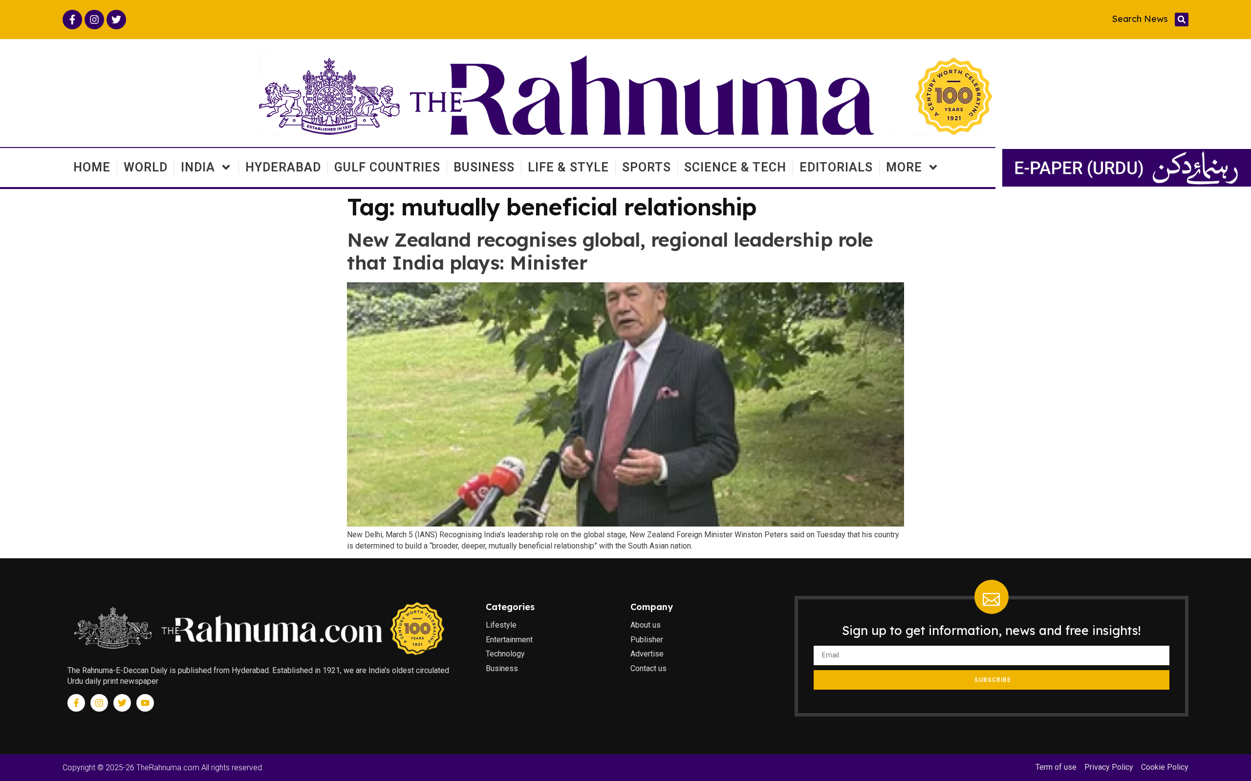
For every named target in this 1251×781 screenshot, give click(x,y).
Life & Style (568, 167)
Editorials (836, 167)
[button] (1181, 19)
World (146, 167)
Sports (646, 167)
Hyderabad (283, 167)
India (198, 167)
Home (91, 167)
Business (484, 167)
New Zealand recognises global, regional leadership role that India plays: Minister (610, 251)
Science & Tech (735, 167)
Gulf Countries (387, 167)
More (904, 167)
